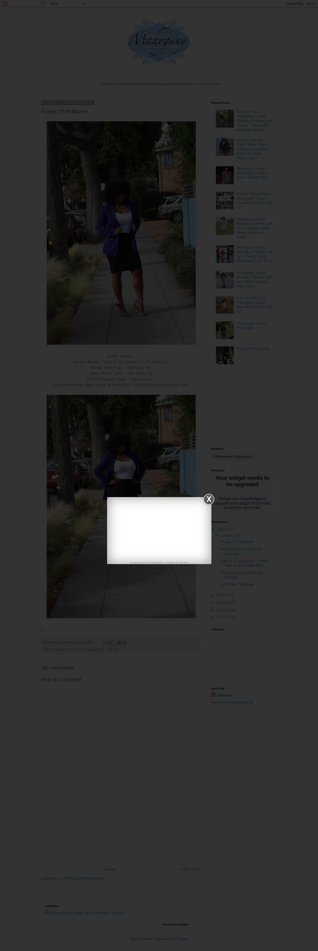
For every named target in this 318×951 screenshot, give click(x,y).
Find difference (154, 562)
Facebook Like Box (177, 562)
